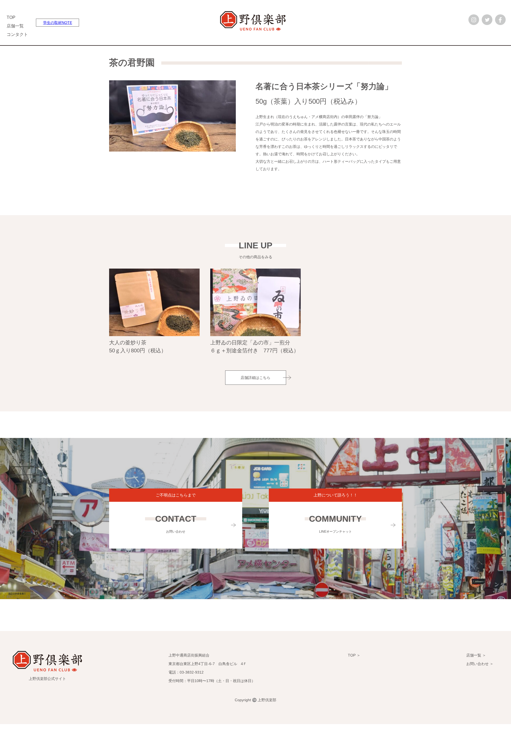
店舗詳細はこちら (255, 377)
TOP (11, 17)
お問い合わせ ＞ (479, 664)
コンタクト (17, 34)
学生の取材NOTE (57, 22)
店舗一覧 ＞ (476, 655)
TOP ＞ (354, 655)
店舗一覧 (15, 26)
